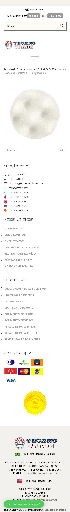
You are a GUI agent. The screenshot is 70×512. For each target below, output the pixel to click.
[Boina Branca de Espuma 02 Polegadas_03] (35, 113)
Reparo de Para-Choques (21, 333)
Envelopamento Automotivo (25, 288)
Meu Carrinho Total (34, 15)
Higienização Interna (19, 295)
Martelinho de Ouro (18, 307)
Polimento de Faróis (18, 314)
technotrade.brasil (19, 188)
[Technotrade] (20, 43)
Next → (62, 150)
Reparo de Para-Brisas (20, 326)
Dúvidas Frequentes (18, 260)
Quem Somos (13, 228)
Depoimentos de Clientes (21, 247)
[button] (24, 504)
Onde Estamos (14, 241)
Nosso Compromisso (18, 266)
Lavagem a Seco (15, 301)
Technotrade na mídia (20, 253)
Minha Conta (37, 9)
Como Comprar (15, 234)
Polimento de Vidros (19, 320)
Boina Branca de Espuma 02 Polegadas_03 (35, 71)
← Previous (10, 150)
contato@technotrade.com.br (26, 183)
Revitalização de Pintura (22, 339)
